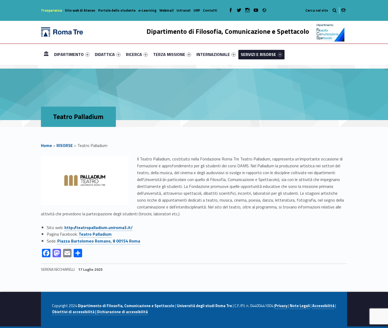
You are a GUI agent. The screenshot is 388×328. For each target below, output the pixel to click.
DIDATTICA (105, 54)
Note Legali (300, 306)
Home (46, 54)
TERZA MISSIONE (169, 54)
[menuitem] (46, 54)
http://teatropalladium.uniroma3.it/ (98, 227)
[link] (98, 241)
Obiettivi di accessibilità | (74, 312)
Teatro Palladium (95, 234)
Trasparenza (51, 10)
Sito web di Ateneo (80, 10)
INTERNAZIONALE (213, 54)
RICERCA (134, 54)
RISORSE (64, 145)
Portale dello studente (116, 10)
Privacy (281, 306)
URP (196, 10)
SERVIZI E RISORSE (258, 54)
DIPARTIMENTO (69, 54)
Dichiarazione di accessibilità (122, 312)
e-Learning (147, 10)
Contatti (210, 10)
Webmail (166, 10)
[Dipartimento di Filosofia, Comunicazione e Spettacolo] (62, 31)
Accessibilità (323, 306)
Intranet (184, 10)
